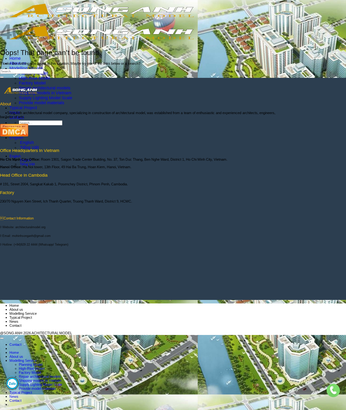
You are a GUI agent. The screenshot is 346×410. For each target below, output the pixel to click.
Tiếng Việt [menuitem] (29, 147)
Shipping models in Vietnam (45, 93)
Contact (15, 325)
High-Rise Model (34, 78)
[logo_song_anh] (20, 95)
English (16, 137)
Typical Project (23, 107)
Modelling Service (26, 68)
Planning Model (30, 364)
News (13, 321)
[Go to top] (2, 338)
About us (16, 309)
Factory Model (32, 83)
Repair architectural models (44, 88)
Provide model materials (41, 102)
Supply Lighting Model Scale (45, 98)
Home (15, 58)
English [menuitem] (26, 142)
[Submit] (2, 77)
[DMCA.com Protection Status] (14, 135)
